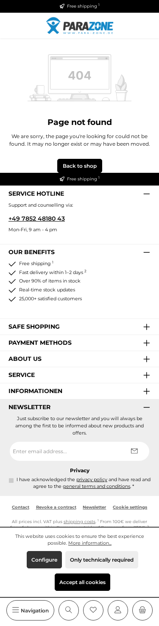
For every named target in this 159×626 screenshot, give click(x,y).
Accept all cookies (82, 582)
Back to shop (80, 166)
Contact (20, 507)
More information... (90, 543)
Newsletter (94, 507)
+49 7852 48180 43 (36, 218)
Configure (44, 560)
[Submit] (134, 451)
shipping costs (79, 521)
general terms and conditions (96, 486)
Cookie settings (130, 507)
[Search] (69, 610)
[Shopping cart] (142, 610)
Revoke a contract (56, 507)
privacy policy (91, 479)
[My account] (118, 610)
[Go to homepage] (80, 25)
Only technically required (102, 560)
